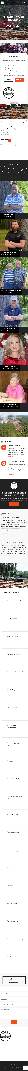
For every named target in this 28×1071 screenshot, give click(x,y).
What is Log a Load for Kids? (12, 543)
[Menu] (23, 3)
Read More (11, 456)
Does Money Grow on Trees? (12, 517)
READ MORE (20, 79)
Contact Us (14, 1064)
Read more (6, 533)
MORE (6, 139)
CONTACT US (14, 503)
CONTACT (8, 79)
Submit (14, 1021)
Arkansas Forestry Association (14, 1067)
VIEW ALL (14, 178)
